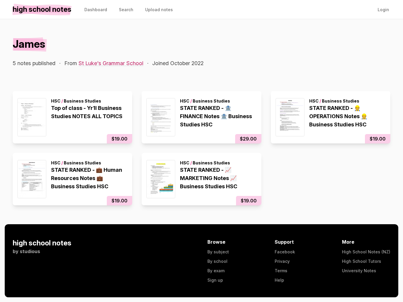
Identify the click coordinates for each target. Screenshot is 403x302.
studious (30, 251)
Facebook (285, 251)
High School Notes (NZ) (366, 251)
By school (217, 261)
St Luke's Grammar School (110, 63)
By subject (218, 251)
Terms (281, 270)
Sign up (215, 280)
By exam (216, 270)
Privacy (282, 261)
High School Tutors (361, 261)
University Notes (359, 270)
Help (279, 280)
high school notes (42, 243)
